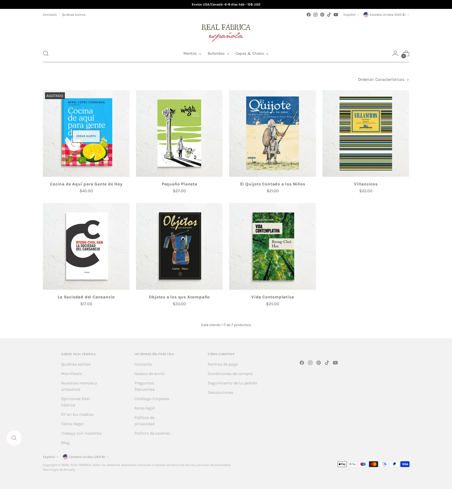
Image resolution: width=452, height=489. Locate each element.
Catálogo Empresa (151, 398)
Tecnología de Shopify (59, 469)
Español (349, 14)
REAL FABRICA (80, 465)
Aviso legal (144, 408)
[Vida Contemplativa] (272, 246)
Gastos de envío (149, 373)
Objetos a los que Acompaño (179, 296)
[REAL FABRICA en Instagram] (315, 14)
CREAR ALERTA (86, 136)
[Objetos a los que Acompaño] (179, 246)
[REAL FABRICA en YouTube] (336, 14)
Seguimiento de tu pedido (232, 382)
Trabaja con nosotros (81, 433)
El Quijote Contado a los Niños (272, 183)
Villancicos (366, 183)
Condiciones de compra (230, 373)
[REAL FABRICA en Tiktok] (329, 14)
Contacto (143, 364)
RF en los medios (77, 414)
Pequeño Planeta (179, 183)
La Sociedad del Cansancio (86, 296)
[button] (46, 53)
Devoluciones (220, 392)
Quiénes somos (76, 364)
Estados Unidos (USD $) (387, 14)
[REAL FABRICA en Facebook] (308, 14)
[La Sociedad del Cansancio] (86, 246)
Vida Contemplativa (272, 296)
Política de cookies (152, 433)
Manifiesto (71, 373)
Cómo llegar (72, 423)
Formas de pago (223, 364)
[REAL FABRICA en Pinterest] (322, 14)
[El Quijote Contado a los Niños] (272, 133)
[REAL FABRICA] (226, 31)
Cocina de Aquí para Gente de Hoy (86, 183)
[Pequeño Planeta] (179, 133)
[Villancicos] (366, 133)
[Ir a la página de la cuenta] (395, 53)
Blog (65, 442)
